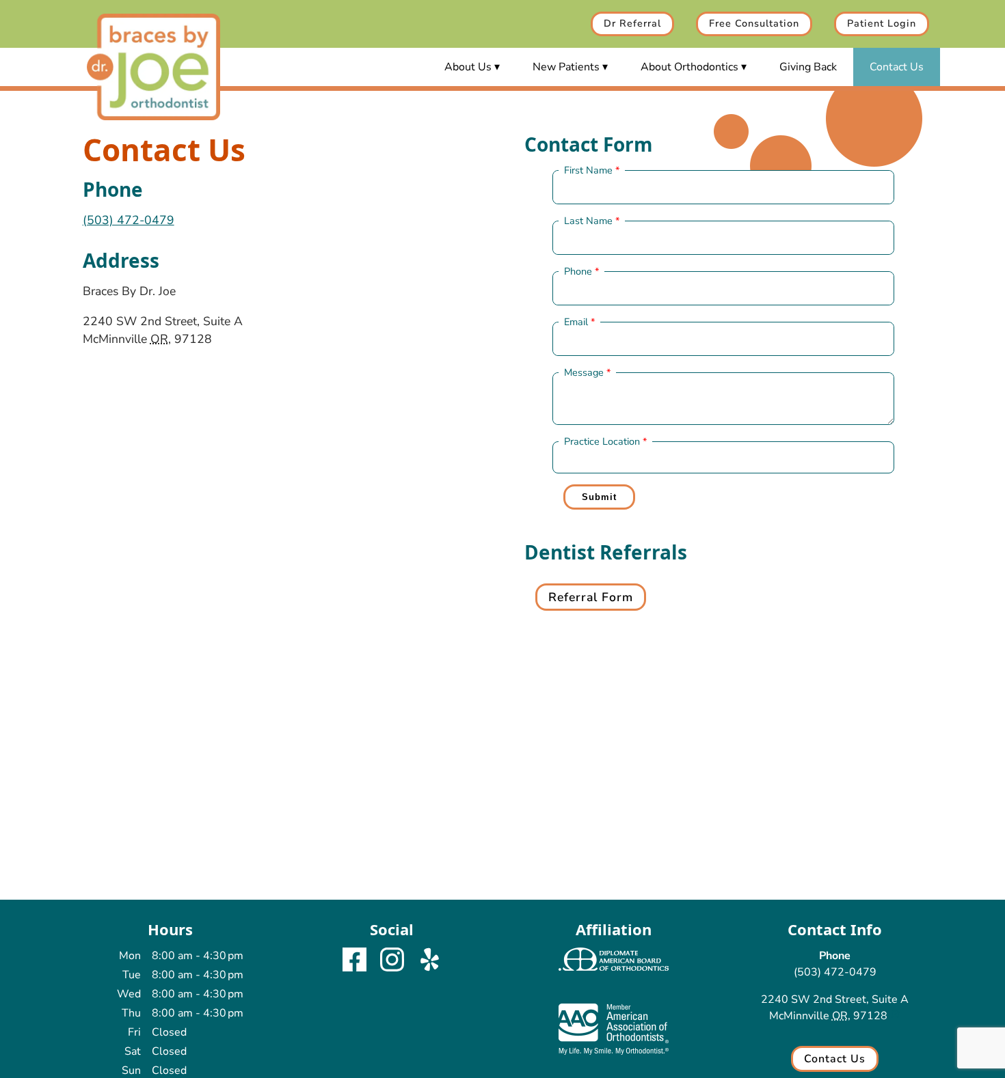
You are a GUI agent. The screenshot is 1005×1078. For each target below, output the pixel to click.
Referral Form (590, 597)
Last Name (588, 220)
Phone (578, 271)
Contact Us (897, 66)
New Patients (566, 66)
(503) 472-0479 (128, 220)
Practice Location (602, 441)
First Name (588, 170)
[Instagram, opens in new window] (392, 962)
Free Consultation (754, 23)
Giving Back (808, 66)
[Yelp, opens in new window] (430, 962)
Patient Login (881, 23)
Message (584, 372)
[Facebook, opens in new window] (354, 962)
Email (576, 322)
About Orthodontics (689, 66)
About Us (468, 66)
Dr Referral (632, 23)
